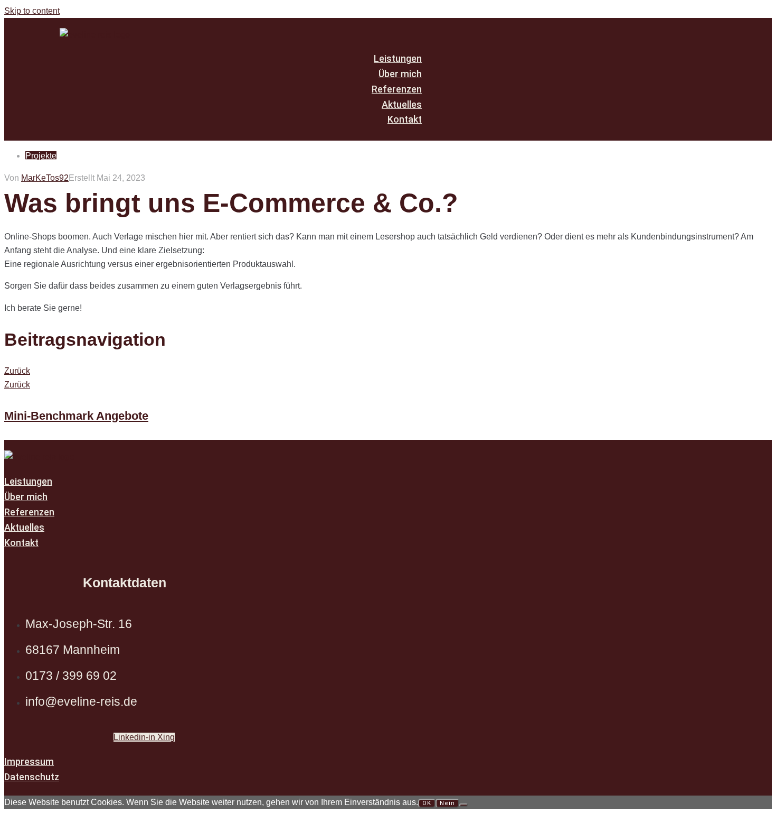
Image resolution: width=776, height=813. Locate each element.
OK (426, 803)
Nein (447, 803)
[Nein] (463, 805)
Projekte (40, 155)
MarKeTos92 (45, 177)
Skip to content (32, 10)
